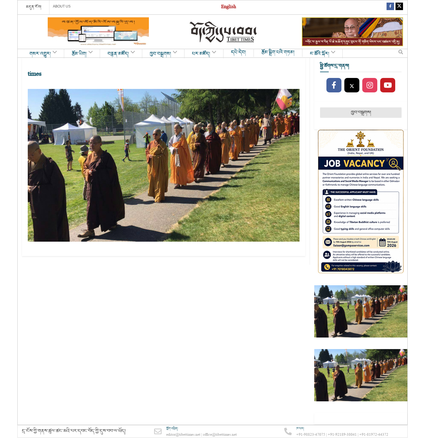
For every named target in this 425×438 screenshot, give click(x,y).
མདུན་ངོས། (34, 7)
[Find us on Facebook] (390, 7)
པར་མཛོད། (201, 54)
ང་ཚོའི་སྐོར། (319, 54)
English (228, 7)
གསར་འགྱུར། (40, 54)
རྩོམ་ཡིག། (79, 54)
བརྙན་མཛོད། (118, 54)
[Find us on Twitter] (399, 7)
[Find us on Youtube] (387, 85)
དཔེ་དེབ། (238, 52)
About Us (62, 6)
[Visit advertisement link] (98, 31)
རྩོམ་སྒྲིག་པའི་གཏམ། (278, 52)
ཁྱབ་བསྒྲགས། (160, 54)
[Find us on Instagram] (369, 85)
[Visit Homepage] (223, 31)
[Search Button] (400, 53)
